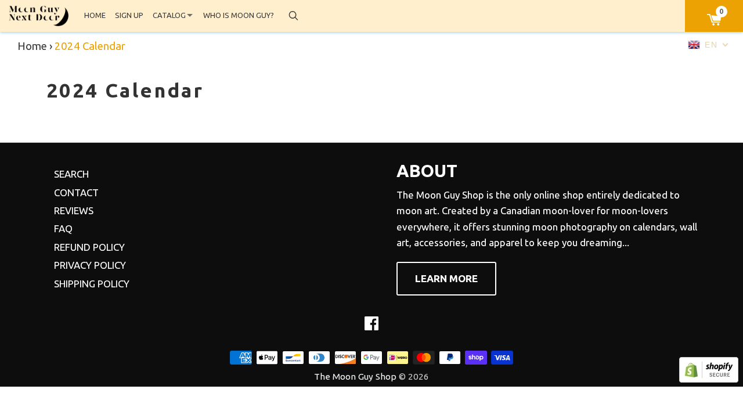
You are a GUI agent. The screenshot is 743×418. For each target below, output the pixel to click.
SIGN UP (129, 15)
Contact (76, 192)
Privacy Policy (90, 265)
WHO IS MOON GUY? (238, 15)
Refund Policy (89, 247)
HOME (95, 15)
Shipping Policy (91, 283)
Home (32, 46)
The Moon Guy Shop (355, 376)
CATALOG (169, 15)
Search (71, 173)
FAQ (63, 228)
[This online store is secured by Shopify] (708, 378)
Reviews (73, 210)
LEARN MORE (446, 278)
